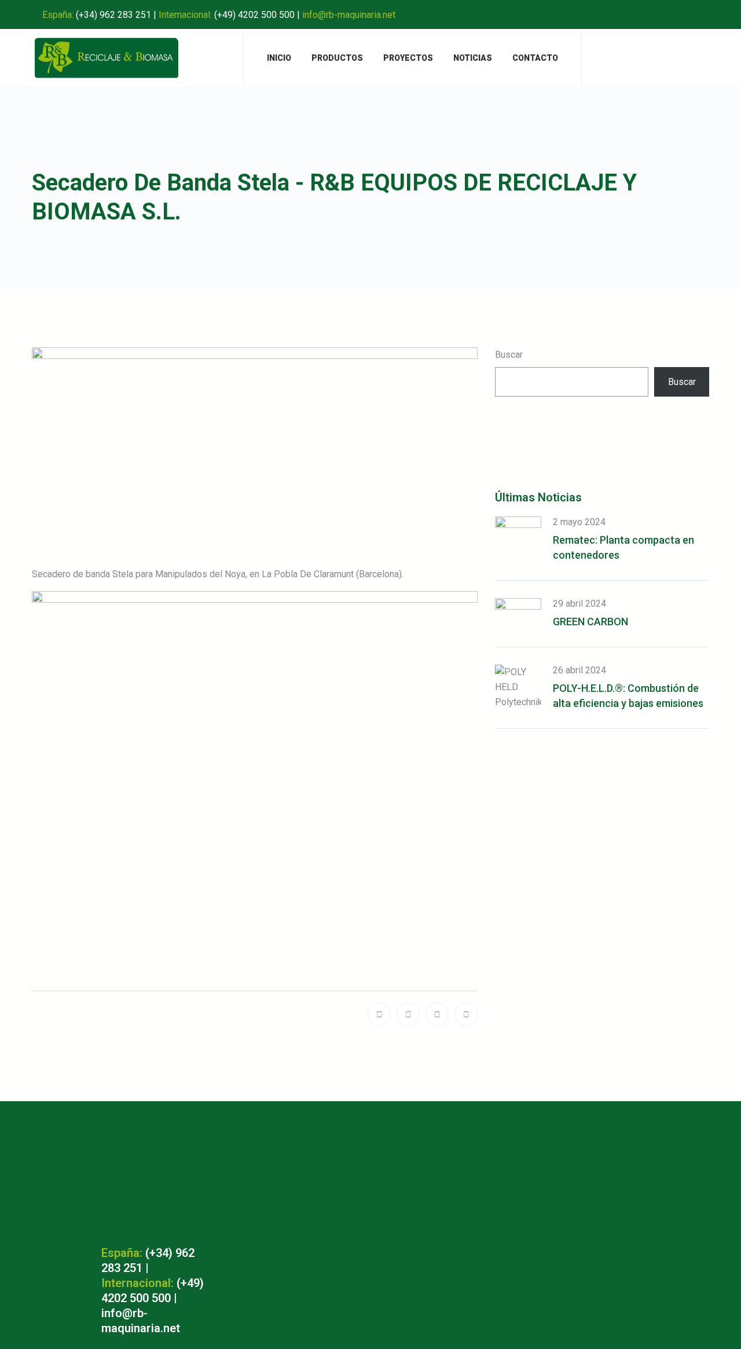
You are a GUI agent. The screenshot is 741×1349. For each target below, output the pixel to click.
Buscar (509, 354)
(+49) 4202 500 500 (254, 14)
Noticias (472, 58)
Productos (337, 58)
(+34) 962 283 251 (113, 14)
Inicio (279, 58)
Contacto (535, 58)
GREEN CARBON (590, 621)
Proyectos (408, 58)
